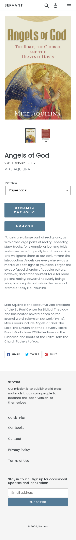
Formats (11, 183)
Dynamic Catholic (24, 210)
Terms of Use (18, 460)
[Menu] (68, 5)
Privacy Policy (19, 449)
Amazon (24, 226)
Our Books (16, 427)
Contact (14, 438)
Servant (13, 5)
